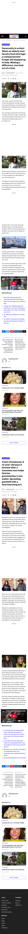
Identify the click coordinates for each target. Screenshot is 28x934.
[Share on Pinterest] (13, 78)
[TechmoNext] (14, 36)
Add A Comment (14, 442)
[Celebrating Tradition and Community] (14, 424)
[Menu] (2, 36)
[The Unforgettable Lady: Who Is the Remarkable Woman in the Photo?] (14, 399)
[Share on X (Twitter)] (10, 78)
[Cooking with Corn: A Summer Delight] (14, 377)
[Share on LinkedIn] (15, 78)
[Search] (26, 36)
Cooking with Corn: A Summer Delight (13, 388)
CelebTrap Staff (10, 73)
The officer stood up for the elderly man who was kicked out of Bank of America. (14, 321)
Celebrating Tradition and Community (13, 434)
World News (6, 44)
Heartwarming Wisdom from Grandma (15, 758)
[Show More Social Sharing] (18, 78)
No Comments (6, 75)
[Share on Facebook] (8, 78)
